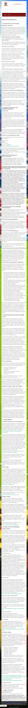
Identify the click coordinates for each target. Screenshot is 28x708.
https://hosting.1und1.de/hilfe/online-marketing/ (11, 675)
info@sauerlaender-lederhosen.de (12, 146)
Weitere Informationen (14, 707)
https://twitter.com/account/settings (9, 494)
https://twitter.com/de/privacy (8, 484)
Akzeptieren (3, 705)
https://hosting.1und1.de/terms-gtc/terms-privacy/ (12, 680)
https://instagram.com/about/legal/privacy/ (10, 524)
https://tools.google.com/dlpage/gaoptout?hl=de (11, 593)
